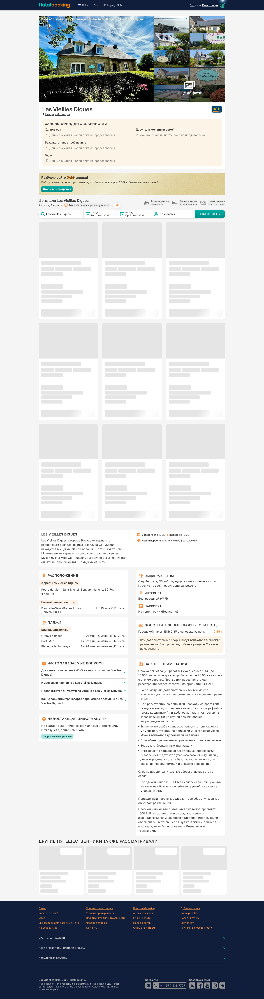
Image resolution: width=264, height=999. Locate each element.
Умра (42, 918)
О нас (42, 908)
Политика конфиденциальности (105, 918)
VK (222, 985)
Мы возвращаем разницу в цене (59, 922)
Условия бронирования (100, 913)
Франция (61, 19)
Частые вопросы (96, 922)
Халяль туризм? (48, 913)
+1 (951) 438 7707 (172, 985)
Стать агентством (144, 927)
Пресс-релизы (142, 922)
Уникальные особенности (196, 927)
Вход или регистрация (57, 189)
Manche (96, 19)
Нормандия (79, 19)
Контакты (92, 927)
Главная (46, 19)
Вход (193, 5)
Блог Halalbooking (144, 908)
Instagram (215, 985)
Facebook (200, 985)
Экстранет (187, 922)
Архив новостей (143, 913)
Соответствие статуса (99, 908)
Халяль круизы (190, 918)
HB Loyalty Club (112, 5)
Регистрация (210, 5)
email (148, 985)
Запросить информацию (57, 736)
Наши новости (141, 918)
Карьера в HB (189, 913)
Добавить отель (190, 908)
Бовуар (110, 19)
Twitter (192, 985)
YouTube (207, 985)
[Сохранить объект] (45, 95)
